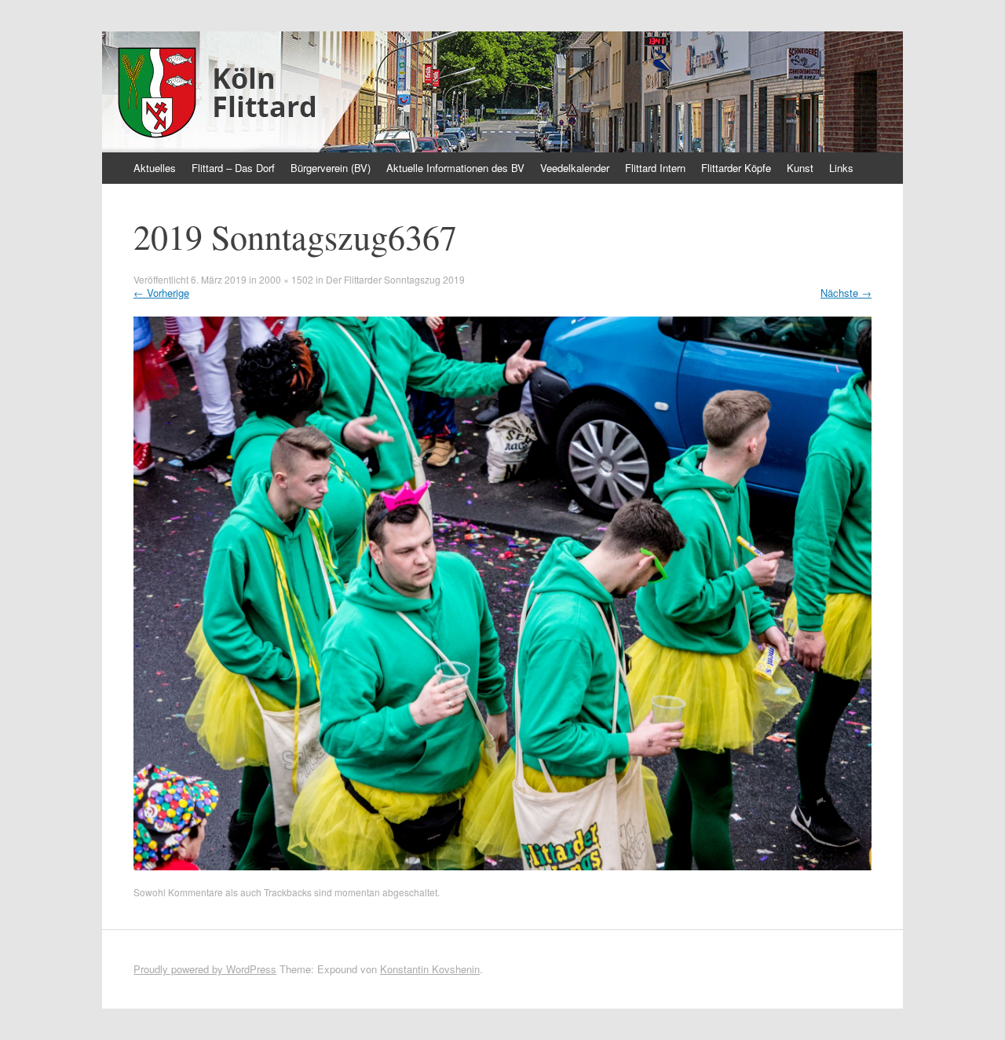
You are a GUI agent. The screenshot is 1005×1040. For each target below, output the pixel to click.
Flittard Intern (655, 167)
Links (841, 167)
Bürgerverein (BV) (331, 167)
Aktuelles (154, 167)
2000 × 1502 (286, 279)
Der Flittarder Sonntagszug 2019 (395, 279)
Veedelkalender (574, 167)
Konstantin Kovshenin (430, 968)
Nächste (846, 292)
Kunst (800, 167)
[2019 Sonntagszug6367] (502, 866)
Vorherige (161, 292)
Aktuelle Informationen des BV (455, 167)
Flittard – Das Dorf (233, 167)
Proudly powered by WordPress (204, 968)
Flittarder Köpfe (736, 167)
